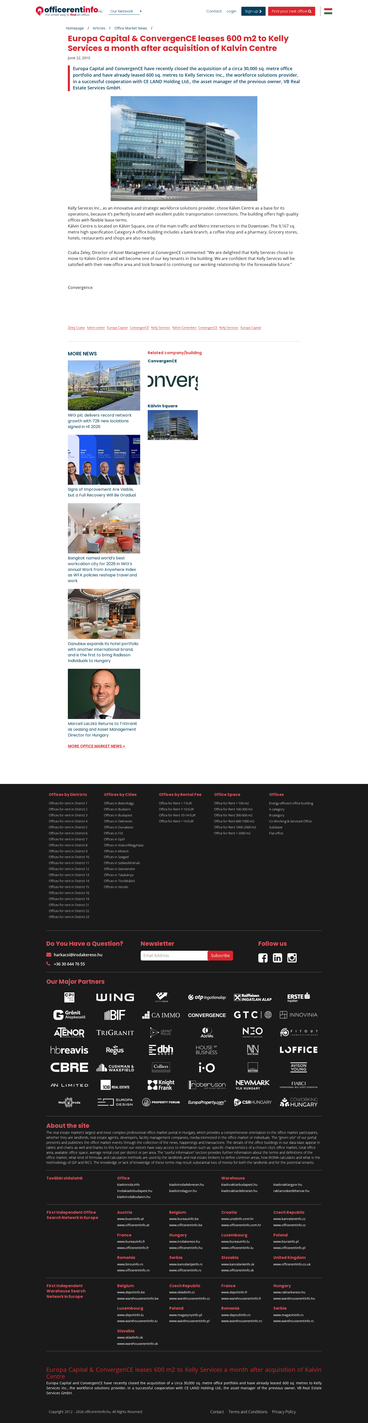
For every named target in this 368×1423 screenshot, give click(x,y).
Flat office (276, 833)
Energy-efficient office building (291, 803)
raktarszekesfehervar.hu (291, 1190)
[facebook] (265, 956)
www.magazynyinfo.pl (185, 1315)
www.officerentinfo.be (185, 1225)
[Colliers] (161, 1067)
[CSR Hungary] (253, 1102)
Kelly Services (160, 327)
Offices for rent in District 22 (69, 911)
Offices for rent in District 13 (69, 875)
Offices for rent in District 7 (68, 839)
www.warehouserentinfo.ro (241, 1321)
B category (276, 815)
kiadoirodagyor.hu (183, 1190)
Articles (99, 28)
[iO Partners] (207, 1067)
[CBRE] (69, 1067)
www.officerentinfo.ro (133, 1270)
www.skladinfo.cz (182, 1292)
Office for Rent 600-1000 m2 (234, 821)
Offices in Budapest (118, 815)
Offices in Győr (114, 839)
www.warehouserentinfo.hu (294, 1298)
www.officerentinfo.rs (185, 1270)
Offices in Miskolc (116, 851)
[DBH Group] (161, 1050)
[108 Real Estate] (115, 1085)
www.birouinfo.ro (130, 1264)
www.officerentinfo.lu (237, 1247)
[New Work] (253, 1050)
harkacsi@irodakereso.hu (78, 954)
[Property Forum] (161, 1102)
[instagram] (293, 956)
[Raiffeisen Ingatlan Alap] (253, 996)
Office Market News (130, 28)
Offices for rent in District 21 (69, 905)
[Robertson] (207, 1085)
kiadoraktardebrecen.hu (239, 1190)
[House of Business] (207, 1050)
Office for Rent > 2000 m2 (232, 833)
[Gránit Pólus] (161, 1032)
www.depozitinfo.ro (236, 1315)
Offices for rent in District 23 (69, 917)
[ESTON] (253, 1067)
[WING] (115, 996)
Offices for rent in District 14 (69, 881)
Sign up (252, 11)
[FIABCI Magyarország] (298, 1085)
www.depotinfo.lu (130, 1315)
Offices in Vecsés (116, 887)
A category (276, 809)
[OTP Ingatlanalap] (207, 996)
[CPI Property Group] (69, 996)
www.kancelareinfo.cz (289, 1218)
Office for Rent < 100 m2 (231, 803)
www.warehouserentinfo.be (137, 1298)
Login (231, 11)
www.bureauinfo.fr (131, 1241)
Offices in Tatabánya (118, 875)
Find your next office (290, 11)
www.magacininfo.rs (288, 1315)
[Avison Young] (298, 1067)
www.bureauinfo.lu (235, 1241)
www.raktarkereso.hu (289, 1292)
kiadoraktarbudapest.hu (239, 1184)
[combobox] (125, 11)
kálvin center (96, 327)
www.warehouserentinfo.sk (137, 1343)
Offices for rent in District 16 (69, 893)
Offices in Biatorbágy (119, 803)
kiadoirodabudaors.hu (133, 1196)
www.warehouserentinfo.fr (241, 1298)
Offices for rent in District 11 (69, 863)
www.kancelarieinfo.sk (237, 1264)
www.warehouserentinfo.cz (189, 1298)
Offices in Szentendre (119, 869)
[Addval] (207, 1032)
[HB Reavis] (69, 1049)
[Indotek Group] (161, 996)
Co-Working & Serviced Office (290, 821)
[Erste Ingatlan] (298, 996)
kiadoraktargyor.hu (287, 1184)
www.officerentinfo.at (133, 1225)
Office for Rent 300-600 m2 (233, 815)
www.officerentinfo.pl (289, 1247)
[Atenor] (69, 1032)
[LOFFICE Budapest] (298, 1050)
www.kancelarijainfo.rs (186, 1264)
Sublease (275, 827)
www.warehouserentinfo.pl (189, 1321)
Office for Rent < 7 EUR (175, 803)
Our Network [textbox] (121, 11)
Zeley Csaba (76, 327)
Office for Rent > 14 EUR (176, 821)
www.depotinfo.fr (234, 1292)
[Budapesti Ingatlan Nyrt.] (115, 1015)
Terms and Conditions (248, 1412)
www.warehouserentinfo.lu (137, 1321)
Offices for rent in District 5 (68, 827)
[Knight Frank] (161, 1085)
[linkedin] (280, 956)
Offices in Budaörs (117, 809)
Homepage (75, 28)
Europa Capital (117, 327)
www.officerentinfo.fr (133, 1247)
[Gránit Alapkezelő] (69, 1015)
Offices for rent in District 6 (68, 833)
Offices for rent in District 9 (68, 851)
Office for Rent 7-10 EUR (176, 809)
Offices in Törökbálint (119, 881)
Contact (214, 11)
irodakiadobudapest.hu (134, 1190)
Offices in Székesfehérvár (122, 863)
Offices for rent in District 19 (69, 899)
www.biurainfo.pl (286, 1241)
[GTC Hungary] (253, 1014)
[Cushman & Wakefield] (115, 1067)
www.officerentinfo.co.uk (292, 1264)
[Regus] (115, 1050)
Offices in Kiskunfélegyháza (123, 845)
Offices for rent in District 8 (68, 845)
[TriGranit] (115, 1032)
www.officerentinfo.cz (289, 1225)
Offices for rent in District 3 (68, 815)
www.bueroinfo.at (130, 1218)
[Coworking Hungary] (298, 1102)
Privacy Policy (284, 1412)
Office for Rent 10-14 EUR (177, 815)
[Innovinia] (298, 1014)
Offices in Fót (113, 833)
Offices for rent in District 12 (69, 869)
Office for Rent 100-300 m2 (233, 809)
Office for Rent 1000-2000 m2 (235, 827)
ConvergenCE (139, 327)
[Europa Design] (115, 1102)
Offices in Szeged (116, 857)
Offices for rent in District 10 (69, 857)
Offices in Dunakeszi (118, 827)
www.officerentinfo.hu (186, 1247)
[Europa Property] (207, 1102)
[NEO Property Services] (253, 1032)
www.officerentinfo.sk (237, 1270)
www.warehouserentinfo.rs (293, 1321)
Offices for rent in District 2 (68, 809)
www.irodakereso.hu (184, 1241)
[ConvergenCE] (207, 1015)
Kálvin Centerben (184, 327)
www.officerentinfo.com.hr (241, 1225)
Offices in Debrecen (118, 821)
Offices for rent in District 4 (68, 821)
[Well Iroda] (69, 1102)
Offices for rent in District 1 (68, 803)
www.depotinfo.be (131, 1292)
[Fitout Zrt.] (298, 1032)
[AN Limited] (69, 1085)
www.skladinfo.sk (130, 1337)
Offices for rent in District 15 (69, 887)
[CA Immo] (161, 1014)
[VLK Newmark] (253, 1085)
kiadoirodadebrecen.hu (186, 1184)
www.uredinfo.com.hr (237, 1218)
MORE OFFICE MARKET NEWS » (96, 746)
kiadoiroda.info (128, 1184)
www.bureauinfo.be (184, 1218)
